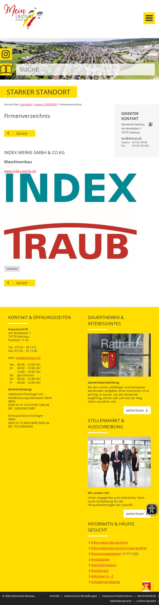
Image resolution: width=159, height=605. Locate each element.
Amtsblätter (100, 559)
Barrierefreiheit (146, 596)
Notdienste (99, 570)
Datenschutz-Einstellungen (80, 596)
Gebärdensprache (121, 601)
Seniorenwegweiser (106, 553)
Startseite (23, 20)
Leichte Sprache (146, 601)
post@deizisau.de (131, 138)
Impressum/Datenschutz (117, 596)
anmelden (154, 43)
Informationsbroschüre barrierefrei (119, 548)
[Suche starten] (147, 69)
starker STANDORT (45, 104)
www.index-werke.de (20, 171)
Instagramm (6, 54)
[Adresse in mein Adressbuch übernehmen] (150, 125)
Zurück (21, 133)
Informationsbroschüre (109, 542)
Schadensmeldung (105, 582)
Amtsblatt (6, 69)
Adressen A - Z (102, 576)
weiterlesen (135, 410)
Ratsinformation (104, 565)
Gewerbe (12, 268)
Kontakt (55, 596)
